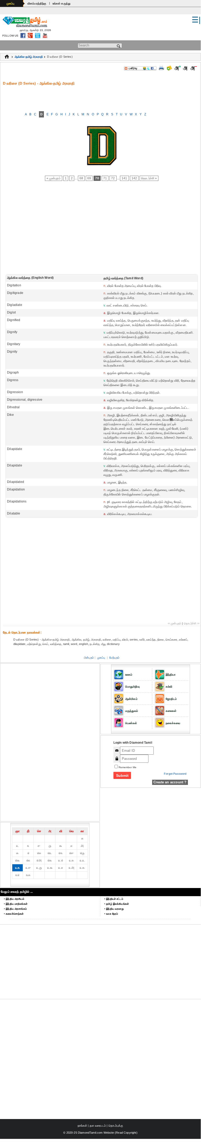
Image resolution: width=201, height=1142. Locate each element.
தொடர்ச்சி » (149, 178)
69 (89, 178)
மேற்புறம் (114, 657)
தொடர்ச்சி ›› (191, 623)
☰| (196, 19)
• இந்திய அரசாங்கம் (15, 908)
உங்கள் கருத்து (62, 3)
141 (124, 178)
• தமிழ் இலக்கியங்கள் (116, 903)
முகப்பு (11, 3)
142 (134, 178)
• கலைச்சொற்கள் (14, 913)
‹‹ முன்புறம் (174, 623)
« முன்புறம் (54, 178)
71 (105, 178)
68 (81, 178)
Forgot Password (175, 773)
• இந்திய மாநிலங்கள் (15, 903)
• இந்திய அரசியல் (14, 898)
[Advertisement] (102, 97)
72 (113, 178)
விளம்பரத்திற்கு (37, 3)
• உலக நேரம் (111, 913)
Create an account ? (170, 782)
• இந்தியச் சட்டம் (113, 898)
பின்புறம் (89, 657)
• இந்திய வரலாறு (114, 908)
